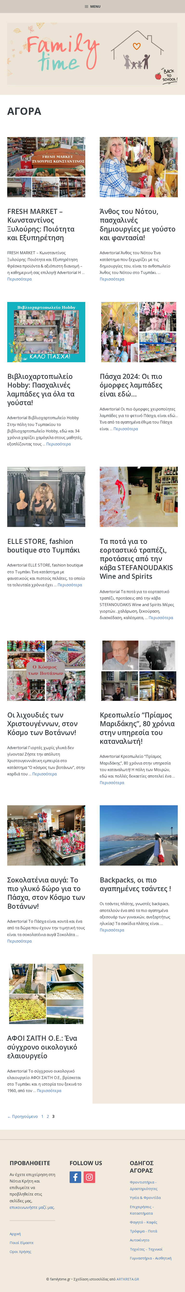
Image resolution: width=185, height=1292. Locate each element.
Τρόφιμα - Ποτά (143, 1231)
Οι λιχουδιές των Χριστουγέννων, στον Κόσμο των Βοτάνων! (42, 723)
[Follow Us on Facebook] (75, 1177)
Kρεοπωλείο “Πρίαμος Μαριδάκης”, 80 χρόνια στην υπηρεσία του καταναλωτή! (137, 728)
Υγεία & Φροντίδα (145, 1197)
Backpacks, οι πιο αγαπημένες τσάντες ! (135, 884)
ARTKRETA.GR (128, 1279)
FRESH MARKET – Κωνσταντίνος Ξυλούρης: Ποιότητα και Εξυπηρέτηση (40, 224)
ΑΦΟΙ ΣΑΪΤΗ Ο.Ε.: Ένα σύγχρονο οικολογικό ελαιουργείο (42, 1046)
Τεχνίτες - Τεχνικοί (146, 1249)
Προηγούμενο (22, 1116)
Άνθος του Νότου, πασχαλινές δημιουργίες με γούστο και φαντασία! (138, 224)
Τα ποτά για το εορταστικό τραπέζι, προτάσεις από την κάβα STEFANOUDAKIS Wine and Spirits (136, 559)
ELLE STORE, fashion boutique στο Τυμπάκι (43, 545)
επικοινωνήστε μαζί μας (32, 1207)
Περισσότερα (19, 279)
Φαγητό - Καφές (143, 1222)
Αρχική (15, 1233)
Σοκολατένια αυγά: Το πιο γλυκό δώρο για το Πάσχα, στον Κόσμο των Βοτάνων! (46, 893)
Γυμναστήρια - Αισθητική (151, 1258)
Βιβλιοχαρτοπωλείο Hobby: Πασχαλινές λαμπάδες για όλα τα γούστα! (40, 389)
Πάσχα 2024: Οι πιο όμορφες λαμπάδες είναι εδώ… (131, 385)
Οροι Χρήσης (20, 1251)
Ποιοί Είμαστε (21, 1242)
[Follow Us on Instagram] (89, 1177)
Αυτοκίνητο (139, 1239)
